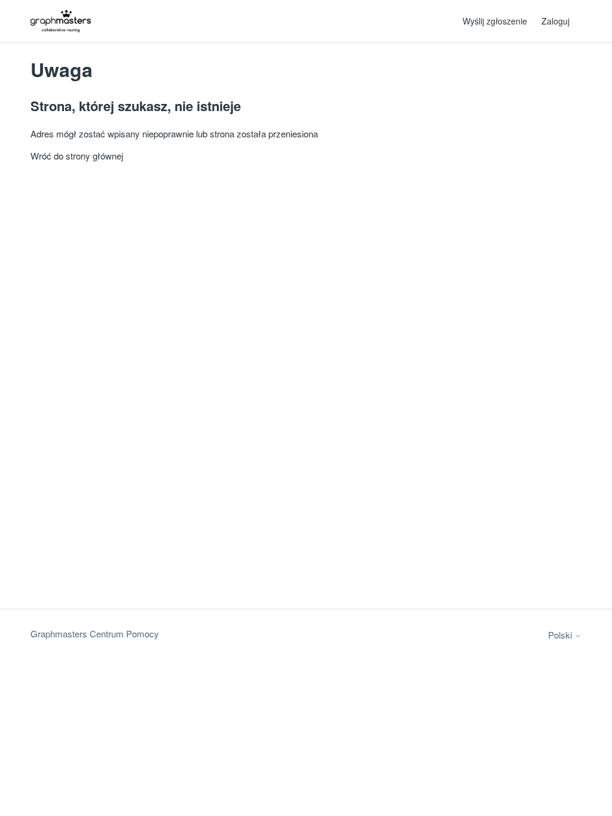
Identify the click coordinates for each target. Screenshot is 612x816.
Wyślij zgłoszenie (495, 21)
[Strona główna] (60, 21)
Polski (561, 635)
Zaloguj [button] (555, 21)
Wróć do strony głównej (76, 155)
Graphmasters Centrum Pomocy (94, 633)
